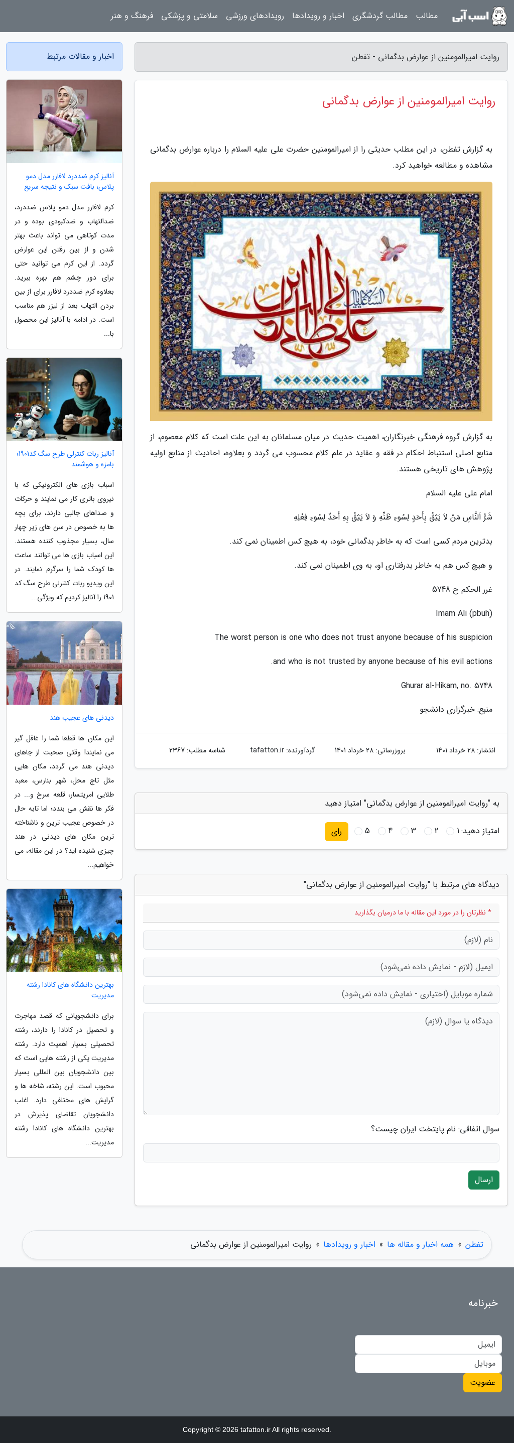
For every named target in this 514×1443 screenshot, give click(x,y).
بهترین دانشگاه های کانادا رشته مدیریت (70, 990)
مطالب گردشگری (380, 16)
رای (336, 831)
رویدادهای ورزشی (255, 16)
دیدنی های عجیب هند (82, 718)
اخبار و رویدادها (318, 16)
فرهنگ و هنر (132, 16)
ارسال (484, 1179)
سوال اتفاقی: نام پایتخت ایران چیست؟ (435, 1129)
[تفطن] (479, 16)
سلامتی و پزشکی (189, 16)
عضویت (482, 1382)
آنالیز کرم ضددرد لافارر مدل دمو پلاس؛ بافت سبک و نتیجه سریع (69, 181)
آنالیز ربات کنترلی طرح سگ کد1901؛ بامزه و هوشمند (65, 459)
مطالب (427, 16)
